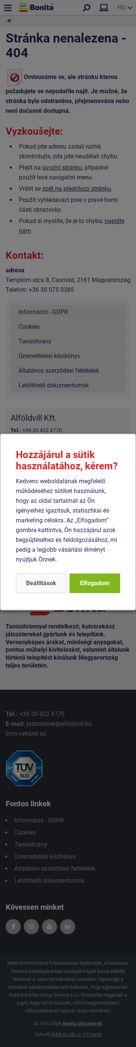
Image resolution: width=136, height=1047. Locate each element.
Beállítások (41, 583)
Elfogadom (95, 583)
